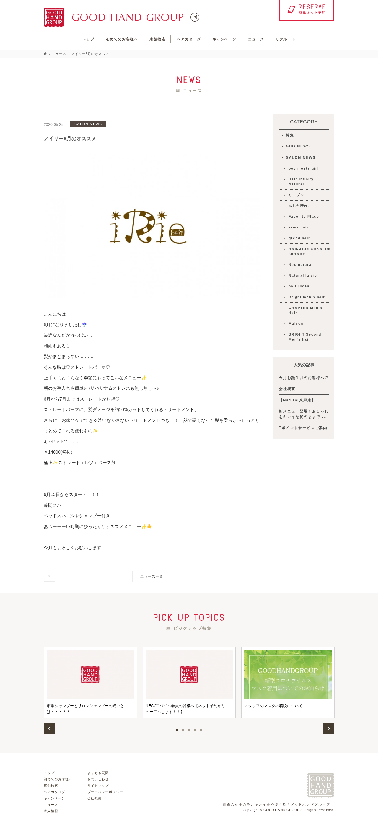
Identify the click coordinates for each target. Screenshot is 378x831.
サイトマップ (98, 786)
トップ (88, 39)
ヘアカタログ (189, 39)
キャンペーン (225, 39)
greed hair (299, 238)
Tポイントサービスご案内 (303, 428)
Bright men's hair (307, 297)
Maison (296, 324)
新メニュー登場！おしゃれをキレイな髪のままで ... (304, 414)
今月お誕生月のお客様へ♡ (304, 378)
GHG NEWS (298, 146)
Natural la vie (303, 275)
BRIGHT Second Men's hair (305, 337)
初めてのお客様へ (122, 39)
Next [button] (328, 728)
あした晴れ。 (300, 206)
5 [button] (201, 730)
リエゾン (296, 195)
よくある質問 (98, 773)
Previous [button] (49, 728)
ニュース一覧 (151, 576)
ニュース (256, 39)
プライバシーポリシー (105, 792)
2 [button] (183, 730)
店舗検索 (157, 39)
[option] (90, 682)
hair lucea (299, 286)
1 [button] (177, 730)
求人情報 (51, 811)
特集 (290, 135)
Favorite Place (304, 217)
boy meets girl (304, 168)
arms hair (299, 227)
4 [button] (195, 730)
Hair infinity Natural (301, 181)
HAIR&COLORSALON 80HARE (309, 251)
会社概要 (287, 389)
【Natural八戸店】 (297, 400)
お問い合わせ (98, 779)
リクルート (285, 39)
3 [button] (189, 730)
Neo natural (301, 265)
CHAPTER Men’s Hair (305, 310)
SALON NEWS (301, 157)
